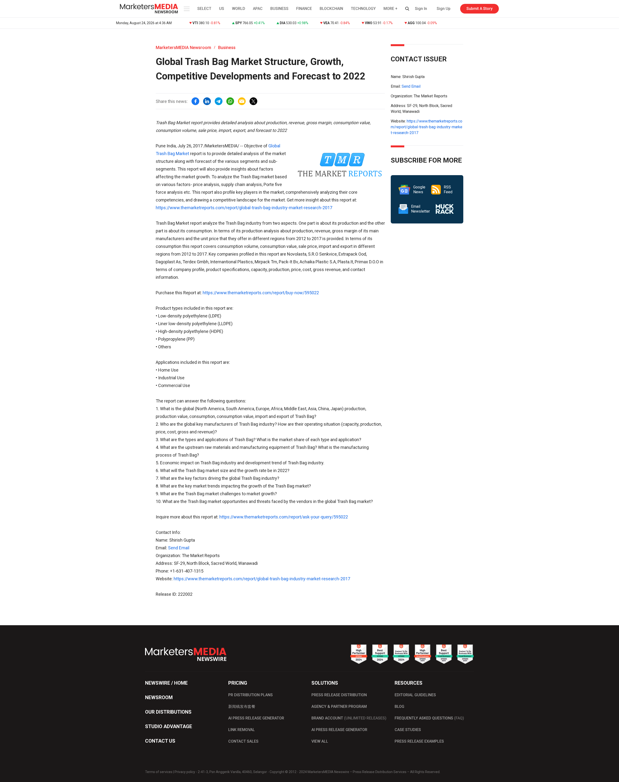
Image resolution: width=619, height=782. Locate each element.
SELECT (204, 8)
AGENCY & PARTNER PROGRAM (339, 706)
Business (227, 47)
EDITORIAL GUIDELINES (415, 695)
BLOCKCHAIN (331, 8)
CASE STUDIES (408, 729)
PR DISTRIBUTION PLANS (250, 695)
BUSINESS (279, 8)
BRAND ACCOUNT (348, 718)
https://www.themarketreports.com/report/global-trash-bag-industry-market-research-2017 (244, 207)
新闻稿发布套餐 (241, 706)
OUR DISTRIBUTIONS (168, 712)
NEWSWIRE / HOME (166, 683)
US (221, 8)
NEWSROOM (159, 697)
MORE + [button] (390, 8)
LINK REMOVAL (241, 729)
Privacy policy (185, 772)
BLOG (399, 706)
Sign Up (443, 8)
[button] (186, 9)
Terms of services (158, 772)
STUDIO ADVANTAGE (168, 726)
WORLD (238, 8)
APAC (258, 8)
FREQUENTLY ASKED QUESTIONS (429, 718)
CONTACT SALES (243, 741)
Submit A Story (479, 8)
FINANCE (304, 8)
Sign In (421, 8)
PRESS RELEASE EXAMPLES (419, 741)
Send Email (178, 547)
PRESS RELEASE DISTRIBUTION (339, 695)
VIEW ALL (319, 741)
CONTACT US (160, 741)
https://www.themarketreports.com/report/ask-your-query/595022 (283, 516)
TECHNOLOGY (363, 8)
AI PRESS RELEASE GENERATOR (256, 718)
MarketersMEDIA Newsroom (183, 47)
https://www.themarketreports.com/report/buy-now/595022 (261, 292)
